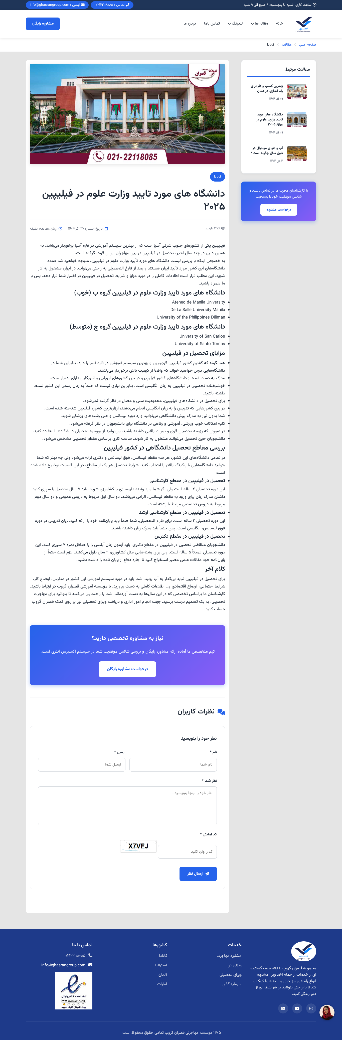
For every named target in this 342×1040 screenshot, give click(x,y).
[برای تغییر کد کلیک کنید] (138, 846)
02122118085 (75, 956)
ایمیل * (119, 752)
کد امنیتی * (208, 834)
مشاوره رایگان (43, 24)
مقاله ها (261, 24)
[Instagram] (311, 1008)
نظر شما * (209, 781)
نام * (213, 752)
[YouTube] (297, 1008)
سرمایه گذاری (231, 984)
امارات (162, 984)
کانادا (217, 176)
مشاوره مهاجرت (229, 956)
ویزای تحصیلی (231, 975)
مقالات (286, 45)
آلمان (162, 975)
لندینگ (237, 24)
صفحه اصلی (307, 45)
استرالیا (161, 965)
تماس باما (212, 24)
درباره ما (190, 24)
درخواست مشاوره (278, 210)
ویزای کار (235, 965)
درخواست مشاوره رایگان (127, 669)
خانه (279, 24)
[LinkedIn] (283, 1008)
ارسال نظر (195, 874)
